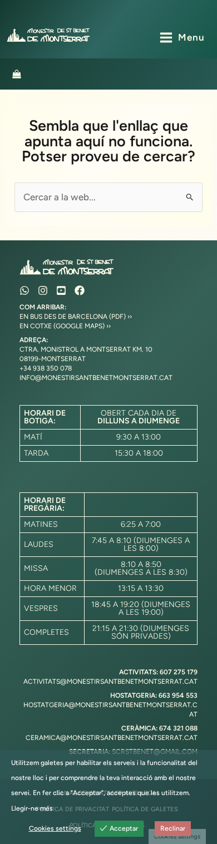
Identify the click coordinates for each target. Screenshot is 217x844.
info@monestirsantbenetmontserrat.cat (95, 378)
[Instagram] (43, 290)
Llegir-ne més (32, 808)
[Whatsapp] (24, 290)
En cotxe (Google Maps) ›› (65, 326)
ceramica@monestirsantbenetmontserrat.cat (112, 738)
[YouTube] (61, 290)
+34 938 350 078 (45, 368)
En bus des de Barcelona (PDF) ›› (75, 316)
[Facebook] (80, 290)
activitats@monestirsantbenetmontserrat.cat (110, 681)
